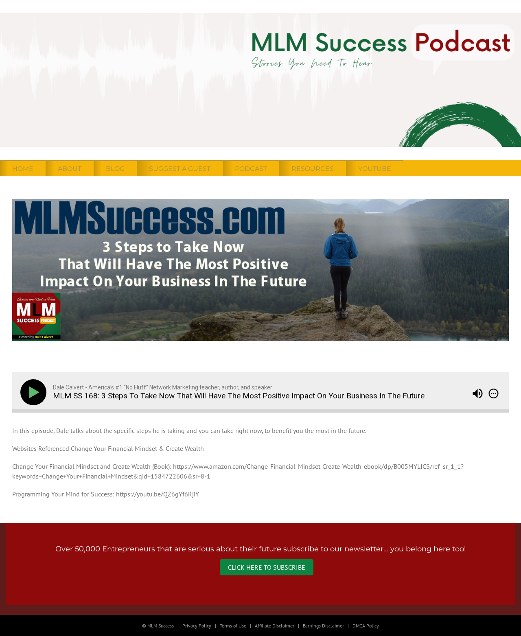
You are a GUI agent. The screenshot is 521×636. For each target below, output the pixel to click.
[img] (493, 393)
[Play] (35, 392)
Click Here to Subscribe (266, 567)
